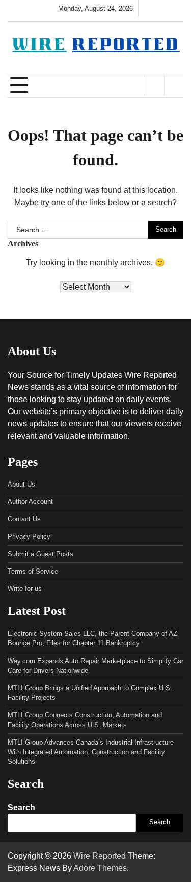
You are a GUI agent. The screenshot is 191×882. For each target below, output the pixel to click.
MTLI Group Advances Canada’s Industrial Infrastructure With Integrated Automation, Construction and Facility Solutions (91, 751)
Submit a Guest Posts (40, 554)
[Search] (173, 85)
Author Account (30, 501)
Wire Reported (99, 855)
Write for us (25, 588)
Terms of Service (33, 571)
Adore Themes (100, 868)
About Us (21, 484)
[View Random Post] (154, 85)
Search (21, 807)
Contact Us (24, 519)
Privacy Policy (29, 536)
